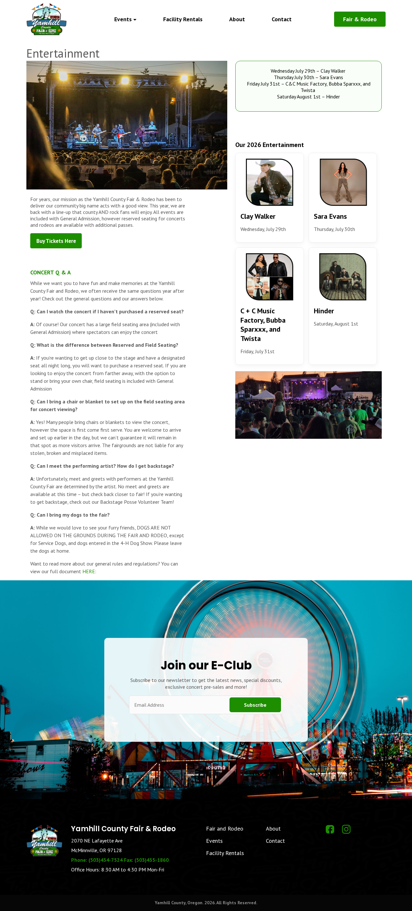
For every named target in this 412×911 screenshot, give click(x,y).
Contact (282, 19)
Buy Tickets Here (56, 240)
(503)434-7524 (106, 860)
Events (214, 840)
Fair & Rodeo (360, 19)
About (237, 19)
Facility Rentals (182, 19)
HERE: (89, 571)
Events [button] (123, 19)
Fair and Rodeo (224, 828)
